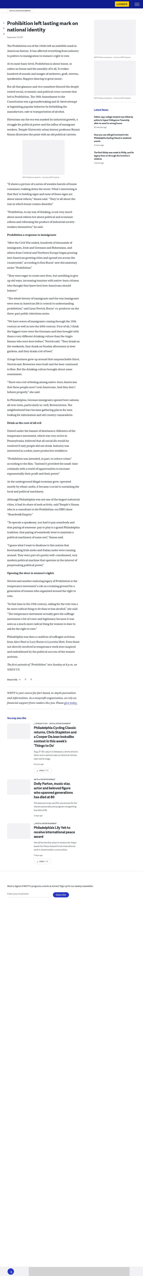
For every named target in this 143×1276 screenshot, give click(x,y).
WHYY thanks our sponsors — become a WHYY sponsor (41, 177)
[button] (11, 1271)
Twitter (25, 679)
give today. (70, 703)
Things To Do (41, 723)
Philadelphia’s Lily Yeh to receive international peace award (54, 832)
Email (31, 679)
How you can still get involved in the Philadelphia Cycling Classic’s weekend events (112, 138)
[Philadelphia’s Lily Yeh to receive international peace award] (18, 832)
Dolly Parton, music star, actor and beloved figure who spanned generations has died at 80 (53, 790)
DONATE (122, 4)
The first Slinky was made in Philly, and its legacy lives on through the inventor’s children (114, 155)
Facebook (20, 679)
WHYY (10, 4)
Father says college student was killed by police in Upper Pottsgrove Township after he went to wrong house (113, 120)
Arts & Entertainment (20, 10)
